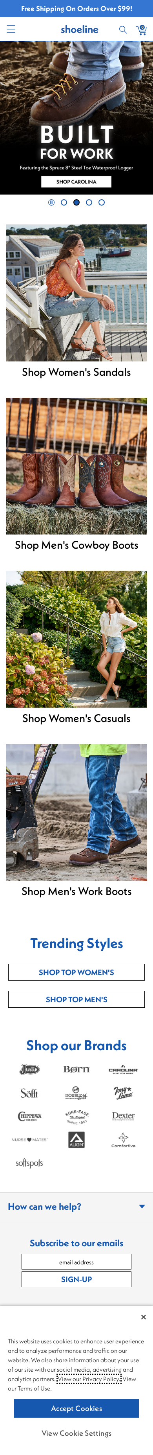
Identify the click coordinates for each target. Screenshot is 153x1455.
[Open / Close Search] (124, 29)
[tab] (64, 202)
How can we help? (44, 1206)
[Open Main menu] (10, 29)
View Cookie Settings (76, 1433)
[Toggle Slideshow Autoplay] (51, 202)
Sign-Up (76, 1279)
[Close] (143, 1317)
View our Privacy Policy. (89, 1379)
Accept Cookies (76, 1408)
